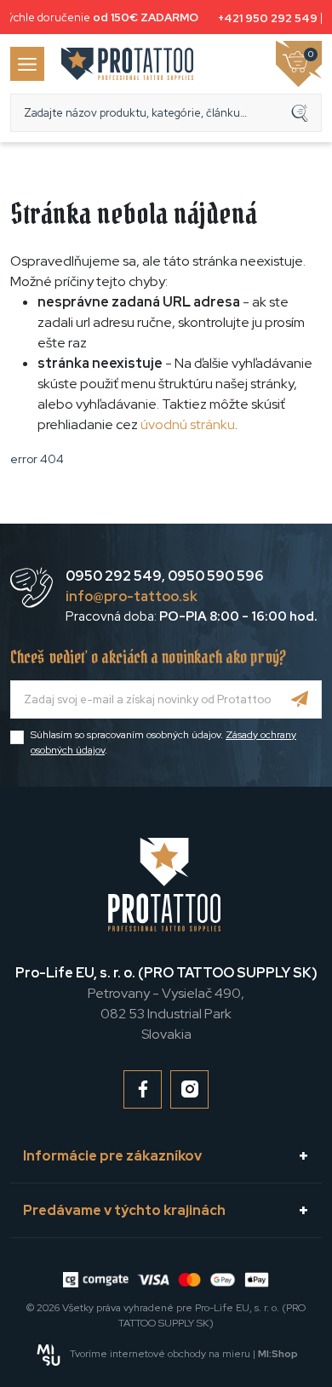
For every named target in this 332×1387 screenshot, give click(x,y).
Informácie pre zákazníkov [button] (112, 1156)
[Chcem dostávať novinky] (300, 699)
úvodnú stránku (187, 424)
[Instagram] (189, 1089)
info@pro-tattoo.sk (131, 596)
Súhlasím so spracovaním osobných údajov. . (163, 742)
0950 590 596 (215, 576)
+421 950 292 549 (265, 18)
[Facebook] (142, 1089)
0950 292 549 (114, 576)
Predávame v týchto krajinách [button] (124, 1210)
